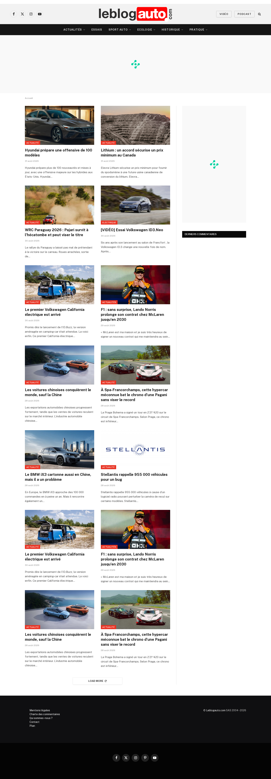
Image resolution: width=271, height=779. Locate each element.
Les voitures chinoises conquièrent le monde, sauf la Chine (58, 392)
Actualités (72, 29)
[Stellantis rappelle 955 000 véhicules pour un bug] (135, 449)
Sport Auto (118, 29)
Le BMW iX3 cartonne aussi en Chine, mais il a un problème (58, 477)
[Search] (259, 14)
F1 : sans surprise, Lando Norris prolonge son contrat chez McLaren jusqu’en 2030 (132, 314)
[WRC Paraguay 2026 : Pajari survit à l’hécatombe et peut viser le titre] (59, 205)
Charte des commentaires (44, 714)
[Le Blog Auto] (136, 14)
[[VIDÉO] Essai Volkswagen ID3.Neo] (135, 205)
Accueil (29, 98)
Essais (96, 29)
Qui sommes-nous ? (41, 718)
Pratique (197, 29)
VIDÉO (224, 14)
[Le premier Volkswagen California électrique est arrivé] (59, 284)
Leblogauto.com (215, 710)
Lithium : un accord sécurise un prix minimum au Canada (132, 152)
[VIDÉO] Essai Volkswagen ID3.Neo (132, 230)
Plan (32, 725)
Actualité (32, 143)
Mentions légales (39, 710)
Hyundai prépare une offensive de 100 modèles (58, 152)
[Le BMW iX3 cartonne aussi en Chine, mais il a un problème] (59, 449)
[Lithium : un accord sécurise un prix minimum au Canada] (135, 125)
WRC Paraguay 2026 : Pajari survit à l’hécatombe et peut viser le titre (56, 232)
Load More (95, 681)
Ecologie (144, 29)
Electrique (109, 222)
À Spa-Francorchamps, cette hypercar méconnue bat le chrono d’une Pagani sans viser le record (134, 395)
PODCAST (244, 14)
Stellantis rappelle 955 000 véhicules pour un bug (134, 477)
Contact (34, 721)
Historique (171, 29)
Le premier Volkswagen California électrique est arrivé (54, 312)
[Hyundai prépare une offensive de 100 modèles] (59, 125)
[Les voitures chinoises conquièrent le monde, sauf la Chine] (59, 365)
